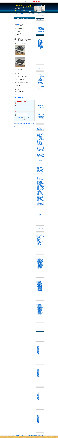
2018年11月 (38, 370)
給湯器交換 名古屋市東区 (39, 262)
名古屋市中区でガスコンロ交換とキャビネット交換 (40, 144)
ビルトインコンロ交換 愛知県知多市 (40, 115)
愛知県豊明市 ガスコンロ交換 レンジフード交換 (40, 207)
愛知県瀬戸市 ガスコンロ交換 (40, 196)
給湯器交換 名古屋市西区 (39, 267)
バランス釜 (38, 81)
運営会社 (26, 13)
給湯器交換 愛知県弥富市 (39, 285)
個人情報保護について (40, 13)
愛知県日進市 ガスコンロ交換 (40, 192)
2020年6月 (38, 350)
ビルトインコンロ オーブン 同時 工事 (40, 86)
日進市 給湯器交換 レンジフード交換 (40, 213)
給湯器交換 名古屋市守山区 (40, 260)
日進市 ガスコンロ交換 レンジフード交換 (40, 211)
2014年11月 (38, 420)
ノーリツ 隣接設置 (39, 77)
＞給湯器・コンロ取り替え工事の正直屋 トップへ (20, 97)
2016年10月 (38, 396)
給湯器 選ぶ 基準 (39, 244)
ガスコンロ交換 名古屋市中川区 (40, 42)
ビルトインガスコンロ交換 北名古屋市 (40, 85)
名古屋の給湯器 (38, 135)
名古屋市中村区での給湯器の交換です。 (40, 31)
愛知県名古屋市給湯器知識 (39, 182)
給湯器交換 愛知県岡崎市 (39, 282)
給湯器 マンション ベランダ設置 (40, 236)
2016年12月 (38, 394)
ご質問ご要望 (15, 115)
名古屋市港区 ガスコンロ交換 (40, 153)
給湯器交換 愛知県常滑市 (39, 284)
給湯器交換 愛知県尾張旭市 (40, 281)
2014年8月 (38, 423)
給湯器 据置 (38, 240)
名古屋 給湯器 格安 (39, 128)
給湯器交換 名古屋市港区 (39, 263)
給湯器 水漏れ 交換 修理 (40, 241)
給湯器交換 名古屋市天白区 (40, 259)
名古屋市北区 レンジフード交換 (40, 148)
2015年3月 (38, 416)
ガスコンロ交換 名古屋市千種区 (40, 43)
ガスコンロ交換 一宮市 (39, 39)
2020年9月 (38, 347)
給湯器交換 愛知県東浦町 (39, 291)
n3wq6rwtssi (16, 123)
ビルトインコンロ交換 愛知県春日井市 (40, 109)
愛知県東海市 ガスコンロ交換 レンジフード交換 (40, 194)
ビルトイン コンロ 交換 (40, 82)
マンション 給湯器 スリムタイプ (40, 117)
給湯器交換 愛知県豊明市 (39, 309)
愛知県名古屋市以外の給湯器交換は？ (40, 180)
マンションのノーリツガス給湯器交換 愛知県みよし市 (40, 118)
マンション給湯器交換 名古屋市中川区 (40, 120)
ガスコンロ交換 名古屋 (39, 40)
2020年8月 (38, 348)
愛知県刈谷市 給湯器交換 (39, 170)
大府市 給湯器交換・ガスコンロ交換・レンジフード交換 (40, 160)
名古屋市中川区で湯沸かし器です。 (40, 33)
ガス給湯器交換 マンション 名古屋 (40, 57)
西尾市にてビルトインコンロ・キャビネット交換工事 (40, 327)
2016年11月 (38, 395)
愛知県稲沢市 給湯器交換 (39, 203)
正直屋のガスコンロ (18, 13)
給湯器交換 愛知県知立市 (39, 303)
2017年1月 (38, 393)
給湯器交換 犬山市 (39, 314)
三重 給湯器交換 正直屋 (39, 127)
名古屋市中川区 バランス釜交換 (40, 146)
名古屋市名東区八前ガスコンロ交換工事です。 (40, 19)
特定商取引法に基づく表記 (34, 13)
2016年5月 (38, 401)
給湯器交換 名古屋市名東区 (40, 258)
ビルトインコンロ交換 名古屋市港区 (40, 102)
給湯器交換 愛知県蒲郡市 (39, 305)
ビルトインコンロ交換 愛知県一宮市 (40, 106)
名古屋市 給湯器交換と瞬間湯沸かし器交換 (40, 140)
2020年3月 (38, 353)
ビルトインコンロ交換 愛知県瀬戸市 (40, 113)
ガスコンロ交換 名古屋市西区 (40, 47)
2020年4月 (38, 352)
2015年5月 (38, 414)
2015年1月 (38, 418)
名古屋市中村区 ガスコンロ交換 (40, 147)
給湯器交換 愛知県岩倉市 (39, 283)
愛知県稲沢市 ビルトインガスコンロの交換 (40, 204)
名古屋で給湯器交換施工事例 (40, 133)
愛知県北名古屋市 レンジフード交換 (40, 171)
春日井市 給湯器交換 (39, 214)
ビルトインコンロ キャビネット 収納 (40, 88)
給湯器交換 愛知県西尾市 (39, 306)
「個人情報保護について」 (19, 117)
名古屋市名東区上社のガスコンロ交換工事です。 (22, 18)
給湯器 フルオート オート (40, 235)
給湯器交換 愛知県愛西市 (39, 287)
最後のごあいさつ (38, 215)
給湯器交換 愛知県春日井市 (40, 290)
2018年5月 (38, 376)
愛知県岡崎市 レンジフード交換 (40, 188)
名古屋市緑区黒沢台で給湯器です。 (40, 28)
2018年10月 (38, 371)
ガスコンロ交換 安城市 (39, 48)
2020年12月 (38, 344)
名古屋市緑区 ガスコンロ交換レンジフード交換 (40, 156)
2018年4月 (38, 377)
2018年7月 (38, 374)
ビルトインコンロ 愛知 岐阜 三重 (40, 95)
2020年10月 (38, 346)
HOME (14, 13)
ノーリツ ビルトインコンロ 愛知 (40, 76)
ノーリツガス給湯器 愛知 (39, 79)
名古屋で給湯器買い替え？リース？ (40, 134)
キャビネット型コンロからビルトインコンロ (40, 68)
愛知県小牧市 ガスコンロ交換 (40, 185)
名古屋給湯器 (38, 159)
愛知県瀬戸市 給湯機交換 (39, 198)
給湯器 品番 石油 (39, 238)
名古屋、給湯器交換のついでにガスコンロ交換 (40, 129)
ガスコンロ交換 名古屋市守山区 (40, 45)
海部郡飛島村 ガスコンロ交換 (40, 216)
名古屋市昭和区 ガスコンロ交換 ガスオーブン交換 (40, 150)
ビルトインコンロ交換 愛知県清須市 (40, 111)
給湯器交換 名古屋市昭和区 (40, 261)
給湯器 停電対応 (38, 237)
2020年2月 (38, 354)
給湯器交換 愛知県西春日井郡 (40, 307)
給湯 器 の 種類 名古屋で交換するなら (40, 228)
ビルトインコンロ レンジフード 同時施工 (40, 91)
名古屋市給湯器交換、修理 (39, 155)
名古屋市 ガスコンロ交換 (39, 136)
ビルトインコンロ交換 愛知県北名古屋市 (40, 107)
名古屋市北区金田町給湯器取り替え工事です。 (40, 30)
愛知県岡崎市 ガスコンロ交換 (40, 187)
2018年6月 (38, 375)
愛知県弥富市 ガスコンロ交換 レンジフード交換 (40, 190)
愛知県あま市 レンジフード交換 (40, 166)
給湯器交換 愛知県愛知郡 (39, 286)
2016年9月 (38, 397)
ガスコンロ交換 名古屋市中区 (40, 41)
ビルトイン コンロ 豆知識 (40, 83)
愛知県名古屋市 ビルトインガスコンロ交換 (40, 177)
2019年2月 (38, 367)
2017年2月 (38, 392)
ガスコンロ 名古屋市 (25, 123)
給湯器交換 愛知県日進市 (39, 289)
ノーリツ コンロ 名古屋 (39, 75)
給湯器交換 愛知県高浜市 (39, 313)
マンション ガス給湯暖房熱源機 (40, 116)
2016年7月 (38, 399)
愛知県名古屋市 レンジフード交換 (40, 178)
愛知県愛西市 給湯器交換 (39, 191)
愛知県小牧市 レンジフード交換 (40, 186)
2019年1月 (38, 368)
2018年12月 (38, 369)
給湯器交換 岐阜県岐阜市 (39, 268)
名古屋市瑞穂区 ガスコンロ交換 (40, 154)
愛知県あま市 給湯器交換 (39, 167)
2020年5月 (38, 351)
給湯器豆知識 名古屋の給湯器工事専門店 (40, 323)
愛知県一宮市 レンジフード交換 (40, 168)
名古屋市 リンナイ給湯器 (39, 138)
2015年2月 (38, 417)
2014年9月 (38, 422)
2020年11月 (38, 345)
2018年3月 (38, 378)
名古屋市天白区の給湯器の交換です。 (40, 26)
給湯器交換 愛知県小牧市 (39, 280)
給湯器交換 (18, 24)
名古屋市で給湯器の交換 (39, 142)
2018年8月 (38, 373)
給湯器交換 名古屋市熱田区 (40, 264)
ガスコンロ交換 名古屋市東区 (40, 46)
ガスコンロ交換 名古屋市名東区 (40, 44)
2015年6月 (38, 413)
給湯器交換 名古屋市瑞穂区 (40, 265)
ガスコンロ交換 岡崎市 (39, 49)
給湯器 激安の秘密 (39, 242)
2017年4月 (38, 390)
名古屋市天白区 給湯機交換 (40, 149)
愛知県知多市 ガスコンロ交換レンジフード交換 (40, 200)
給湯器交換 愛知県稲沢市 (39, 304)
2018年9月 (38, 372)
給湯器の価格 (38, 245)
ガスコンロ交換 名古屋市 (29, 123)
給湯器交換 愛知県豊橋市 (39, 310)
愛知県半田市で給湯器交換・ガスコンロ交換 (40, 175)
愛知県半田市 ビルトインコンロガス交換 (40, 173)
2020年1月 (38, 355)
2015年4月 (38, 415)
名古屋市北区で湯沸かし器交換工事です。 (40, 24)
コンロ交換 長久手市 (39, 74)
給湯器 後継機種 (38, 239)
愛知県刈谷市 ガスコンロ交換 (40, 169)
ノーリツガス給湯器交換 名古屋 (40, 80)
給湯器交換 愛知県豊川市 (39, 308)
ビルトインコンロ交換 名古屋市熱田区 (40, 104)
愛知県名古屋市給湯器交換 (39, 181)
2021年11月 (38, 332)
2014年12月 (38, 419)
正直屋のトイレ (22, 13)
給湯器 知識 (38, 243)
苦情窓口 (29, 13)
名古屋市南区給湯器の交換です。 (40, 27)
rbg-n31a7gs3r (19, 123)
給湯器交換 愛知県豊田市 (39, 311)
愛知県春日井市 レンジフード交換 (40, 193)
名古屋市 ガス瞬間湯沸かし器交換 (40, 137)
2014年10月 (38, 421)
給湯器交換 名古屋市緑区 (39, 266)
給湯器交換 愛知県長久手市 (40, 312)
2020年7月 (38, 349)
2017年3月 (38, 391)
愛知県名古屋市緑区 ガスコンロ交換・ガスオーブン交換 (40, 184)
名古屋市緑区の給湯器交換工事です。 (40, 21)
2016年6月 (38, 400)
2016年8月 (38, 398)
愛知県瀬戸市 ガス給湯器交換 (40, 197)
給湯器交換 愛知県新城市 (39, 288)
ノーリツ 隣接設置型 (39, 78)
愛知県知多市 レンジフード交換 (40, 202)
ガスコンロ (22, 123)
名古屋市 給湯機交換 (39, 141)
